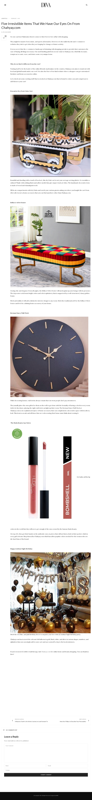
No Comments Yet (11, 730)
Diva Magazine (7, 32)
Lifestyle (4, 18)
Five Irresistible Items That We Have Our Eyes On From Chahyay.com (40, 25)
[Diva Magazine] (46, 5)
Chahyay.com (45, 652)
